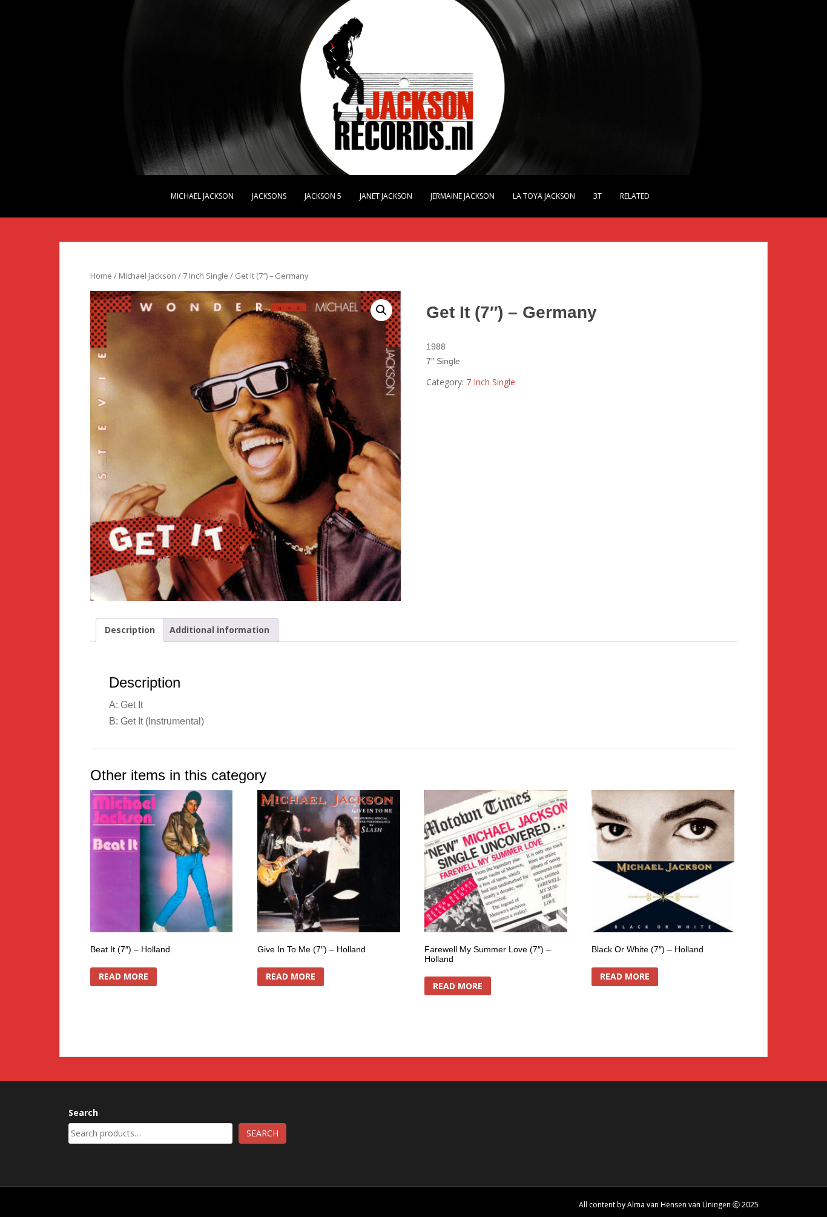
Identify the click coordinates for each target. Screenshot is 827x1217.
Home (101, 275)
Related (635, 196)
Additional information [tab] (219, 629)
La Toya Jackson (544, 196)
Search (83, 1112)
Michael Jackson (202, 196)
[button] (381, 310)
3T (597, 196)
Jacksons (269, 196)
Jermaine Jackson (462, 196)
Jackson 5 (323, 196)
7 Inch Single (205, 275)
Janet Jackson (386, 196)
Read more (123, 976)
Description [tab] (130, 629)
